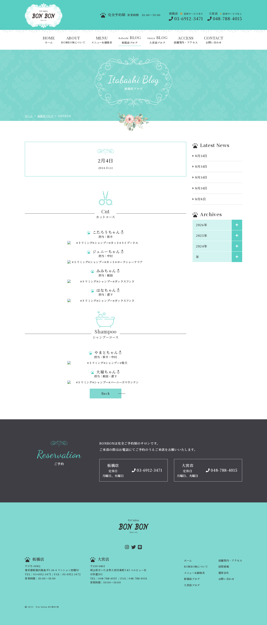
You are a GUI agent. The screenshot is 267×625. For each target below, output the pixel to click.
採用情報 (223, 566)
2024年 (201, 246)
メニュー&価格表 (101, 40)
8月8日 (200, 199)
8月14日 (201, 155)
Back (105, 393)
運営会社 (223, 573)
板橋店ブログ (129, 39)
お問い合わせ (213, 40)
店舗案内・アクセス (186, 40)
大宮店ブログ (157, 39)
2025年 (201, 235)
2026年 (201, 225)
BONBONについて (73, 40)
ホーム (49, 40)
